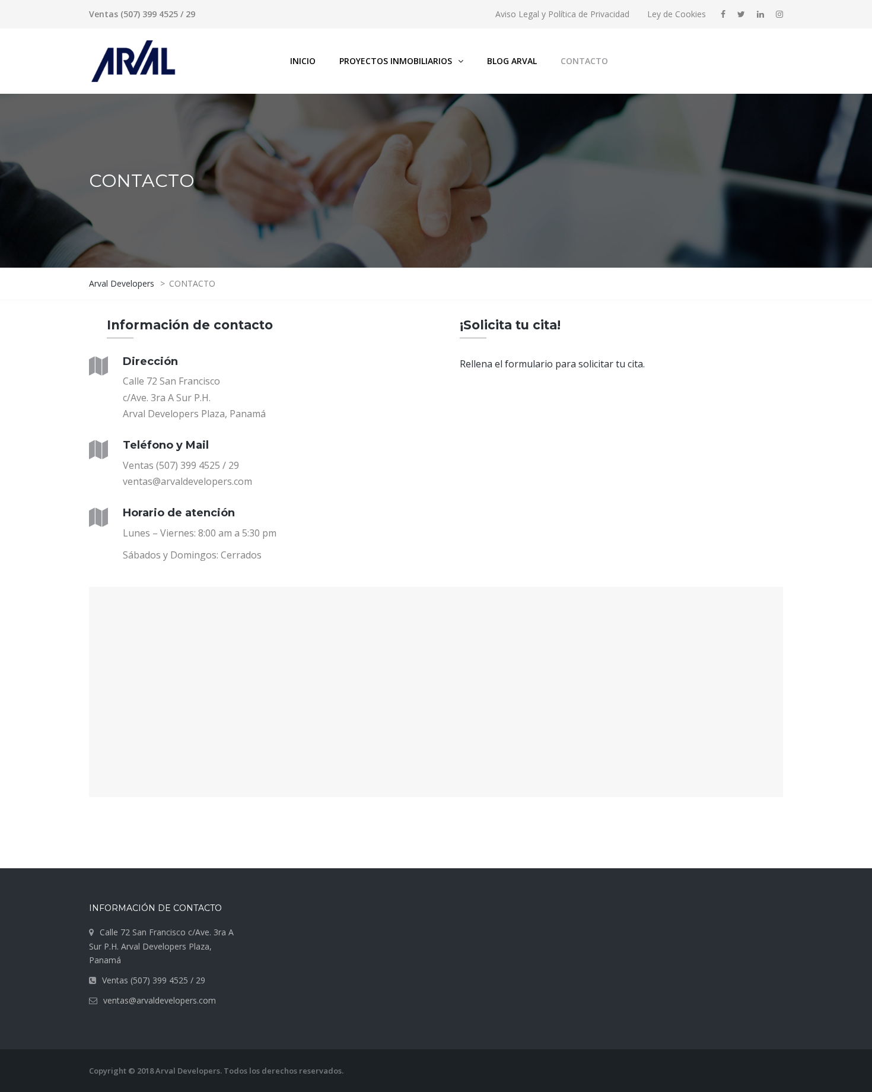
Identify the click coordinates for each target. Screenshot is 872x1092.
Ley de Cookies (676, 14)
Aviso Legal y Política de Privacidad (562, 14)
